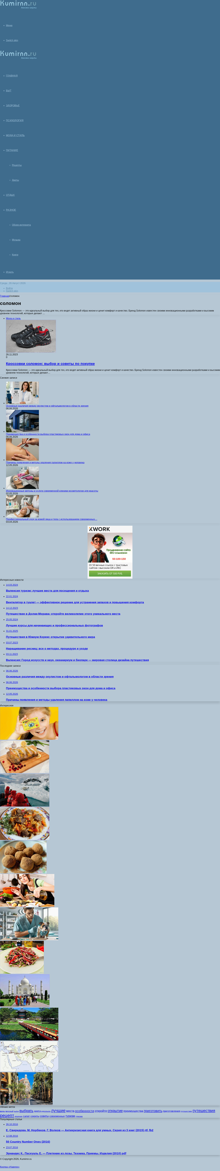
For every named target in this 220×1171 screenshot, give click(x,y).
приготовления (171, 1111)
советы (44, 1116)
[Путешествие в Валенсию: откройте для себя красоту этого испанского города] (26, 1104)
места (70, 1111)
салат (26, 1116)
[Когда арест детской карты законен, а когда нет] (29, 739)
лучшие (58, 1110)
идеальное (46, 1111)
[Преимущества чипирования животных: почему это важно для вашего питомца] (29, 939)
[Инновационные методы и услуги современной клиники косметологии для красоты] (22, 488)
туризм (70, 1116)
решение (18, 1116)
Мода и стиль (15, 135)
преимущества (133, 1111)
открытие (115, 1111)
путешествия (204, 1111)
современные (57, 1116)
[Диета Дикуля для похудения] (27, 906)
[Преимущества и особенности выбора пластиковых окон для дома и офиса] (22, 431)
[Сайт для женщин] (18, 8)
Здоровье (13, 105)
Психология (14, 120)
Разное (11, 210)
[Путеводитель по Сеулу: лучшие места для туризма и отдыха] (29, 1039)
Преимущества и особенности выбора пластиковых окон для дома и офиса (48, 434)
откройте (101, 1111)
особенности (84, 1111)
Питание (12, 150)
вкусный (9, 1111)
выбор (16, 1111)
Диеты (15, 180)
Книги (15, 254)
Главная (4, 296)
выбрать (26, 1111)
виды (2, 1111)
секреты (34, 1116)
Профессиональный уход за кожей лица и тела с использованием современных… (51, 519)
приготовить (153, 1111)
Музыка (16, 240)
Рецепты (17, 165)
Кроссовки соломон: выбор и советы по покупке (50, 364)
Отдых (10, 195)
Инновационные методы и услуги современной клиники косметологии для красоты (52, 491)
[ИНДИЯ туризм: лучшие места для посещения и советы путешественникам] (25, 1006)
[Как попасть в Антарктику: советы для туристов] (24, 805)
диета (37, 1111)
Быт (8, 90)
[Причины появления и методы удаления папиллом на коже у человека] (22, 460)
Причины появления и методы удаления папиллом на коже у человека (45, 462)
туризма (79, 1116)
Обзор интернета (21, 225)
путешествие (186, 1111)
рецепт (7, 1115)
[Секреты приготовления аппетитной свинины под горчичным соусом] (24, 772)
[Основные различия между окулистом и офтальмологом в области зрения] (22, 403)
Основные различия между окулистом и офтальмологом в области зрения (47, 406)
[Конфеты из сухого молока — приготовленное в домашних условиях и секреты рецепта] (23, 872)
